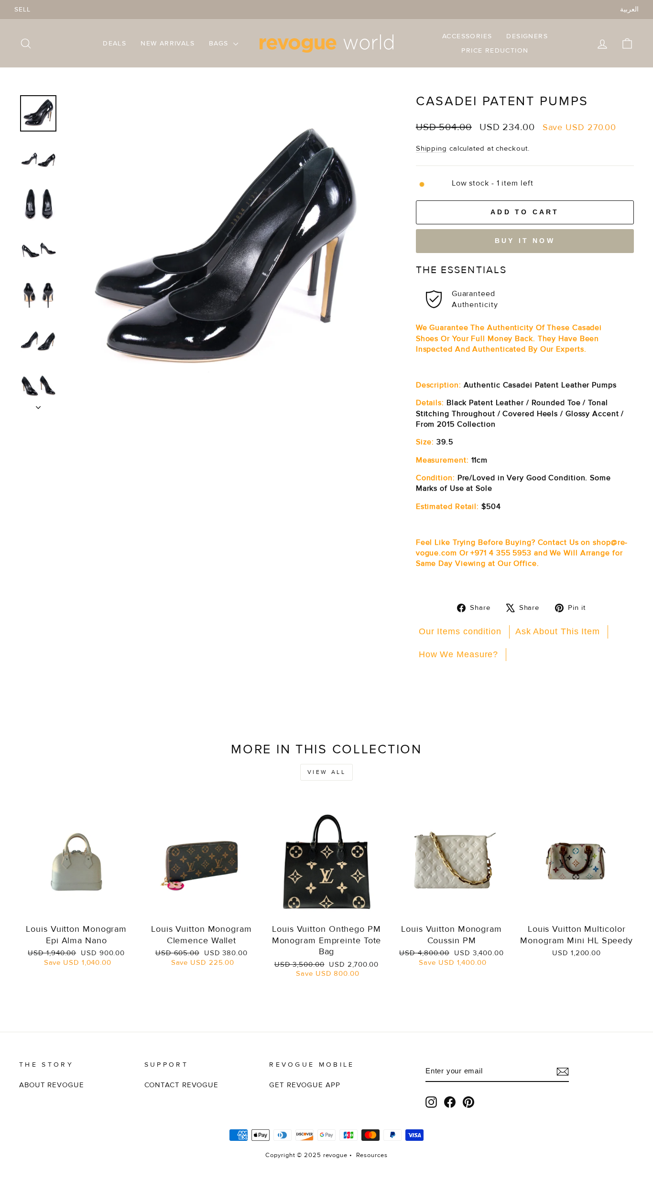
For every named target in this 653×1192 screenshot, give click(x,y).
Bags (220, 43)
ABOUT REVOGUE (51, 1085)
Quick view (76, 908)
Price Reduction (494, 50)
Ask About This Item (557, 631)
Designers (527, 36)
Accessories (467, 36)
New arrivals (168, 43)
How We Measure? (459, 654)
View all (326, 772)
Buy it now (525, 240)
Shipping (431, 148)
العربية (629, 9)
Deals (114, 43)
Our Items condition (460, 631)
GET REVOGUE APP (304, 1085)
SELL (22, 9)
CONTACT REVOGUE (181, 1085)
